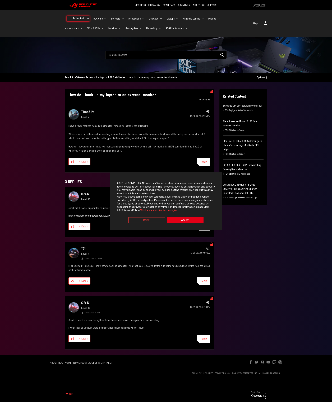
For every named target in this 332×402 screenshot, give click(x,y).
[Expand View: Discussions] (143, 18)
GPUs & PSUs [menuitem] (93, 28)
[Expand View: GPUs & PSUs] (102, 28)
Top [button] (71, 393)
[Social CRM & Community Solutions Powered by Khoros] (258, 394)
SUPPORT (212, 5)
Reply (204, 161)
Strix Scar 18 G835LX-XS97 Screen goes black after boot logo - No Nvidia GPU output (242, 145)
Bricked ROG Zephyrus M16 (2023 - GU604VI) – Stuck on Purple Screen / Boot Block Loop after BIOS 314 (241, 188)
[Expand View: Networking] (160, 28)
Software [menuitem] (115, 18)
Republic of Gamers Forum (79, 77)
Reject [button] (146, 220)
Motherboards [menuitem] (72, 28)
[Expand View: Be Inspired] (88, 18)
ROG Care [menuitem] (98, 18)
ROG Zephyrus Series (234, 110)
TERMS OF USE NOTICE (202, 373)
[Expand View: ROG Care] (105, 18)
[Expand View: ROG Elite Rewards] (186, 28)
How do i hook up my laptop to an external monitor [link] (153, 77)
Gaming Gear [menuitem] (132, 28)
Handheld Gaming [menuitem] (191, 18)
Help (255, 23)
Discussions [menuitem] (134, 18)
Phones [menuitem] (212, 18)
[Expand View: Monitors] (120, 28)
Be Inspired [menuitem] (78, 18)
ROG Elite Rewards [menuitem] (175, 28)
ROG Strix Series (116, 77)
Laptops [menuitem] (171, 18)
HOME (68, 362)
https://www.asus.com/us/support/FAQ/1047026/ (92, 215)
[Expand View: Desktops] (161, 18)
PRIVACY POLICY (222, 373)
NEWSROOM (80, 362)
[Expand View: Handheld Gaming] (202, 18)
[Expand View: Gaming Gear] (140, 28)
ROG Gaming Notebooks (235, 198)
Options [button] (261, 77)
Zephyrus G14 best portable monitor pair (242, 105)
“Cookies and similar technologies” (159, 210)
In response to (93, 258)
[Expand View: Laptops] (177, 18)
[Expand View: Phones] (218, 18)
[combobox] (166, 55)
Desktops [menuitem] (153, 18)
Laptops (100, 77)
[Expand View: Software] (122, 18)
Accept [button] (185, 220)
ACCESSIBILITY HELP (100, 362)
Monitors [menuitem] (112, 28)
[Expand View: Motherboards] (81, 28)
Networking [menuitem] (151, 28)
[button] (73, 161)
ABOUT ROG (56, 362)
